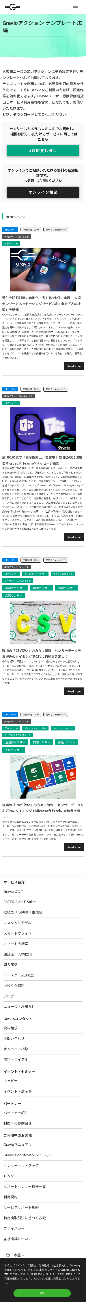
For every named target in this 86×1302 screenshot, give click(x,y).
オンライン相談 (43, 192)
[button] (75, 7)
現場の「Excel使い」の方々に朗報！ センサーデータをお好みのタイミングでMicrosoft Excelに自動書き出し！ (43, 811)
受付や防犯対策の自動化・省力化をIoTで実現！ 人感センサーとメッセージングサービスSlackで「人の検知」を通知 (41, 303)
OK (42, 1293)
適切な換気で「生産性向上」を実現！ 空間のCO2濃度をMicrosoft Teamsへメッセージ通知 (42, 460)
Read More (73, 366)
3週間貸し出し (43, 151)
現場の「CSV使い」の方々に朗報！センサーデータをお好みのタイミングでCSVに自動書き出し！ (41, 653)
